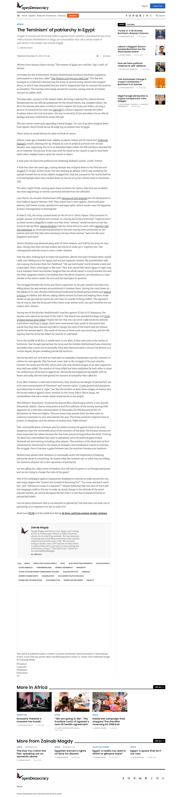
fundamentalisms (44, 568)
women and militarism (73, 580)
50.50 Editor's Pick (70, 572)
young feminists (26, 568)
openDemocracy (127, 36)
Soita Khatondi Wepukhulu (68, 728)
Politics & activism (100, 747)
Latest (121, 24)
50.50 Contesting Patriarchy (80, 563)
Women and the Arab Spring (30, 580)
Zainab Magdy (26, 48)
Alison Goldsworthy (129, 69)
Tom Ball (134, 104)
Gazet (59, 794)
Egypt (62, 563)
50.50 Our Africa (102, 563)
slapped (57, 109)
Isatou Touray (100, 728)
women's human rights (28, 576)
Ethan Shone (125, 55)
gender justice (48, 576)
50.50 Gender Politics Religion (71, 576)
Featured (131, 24)
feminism (86, 572)
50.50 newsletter (53, 580)
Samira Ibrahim (48, 226)
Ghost (52, 794)
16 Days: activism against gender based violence (39, 572)
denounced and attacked (74, 198)
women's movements (64, 568)
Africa (20, 24)
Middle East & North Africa (45, 563)
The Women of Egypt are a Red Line (69, 78)
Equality (90, 580)
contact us (75, 656)
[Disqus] (64, 618)
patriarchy (81, 568)
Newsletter (21, 715)
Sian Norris (125, 104)
